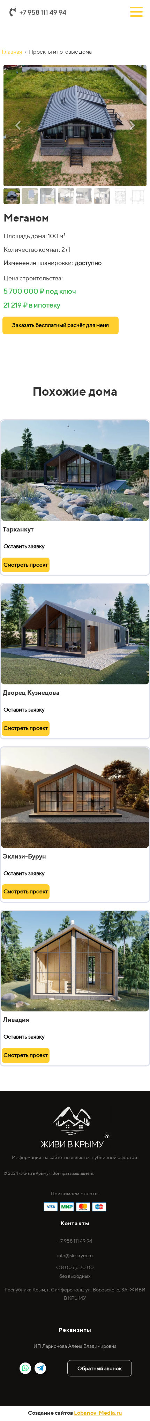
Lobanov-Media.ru (98, 1413)
